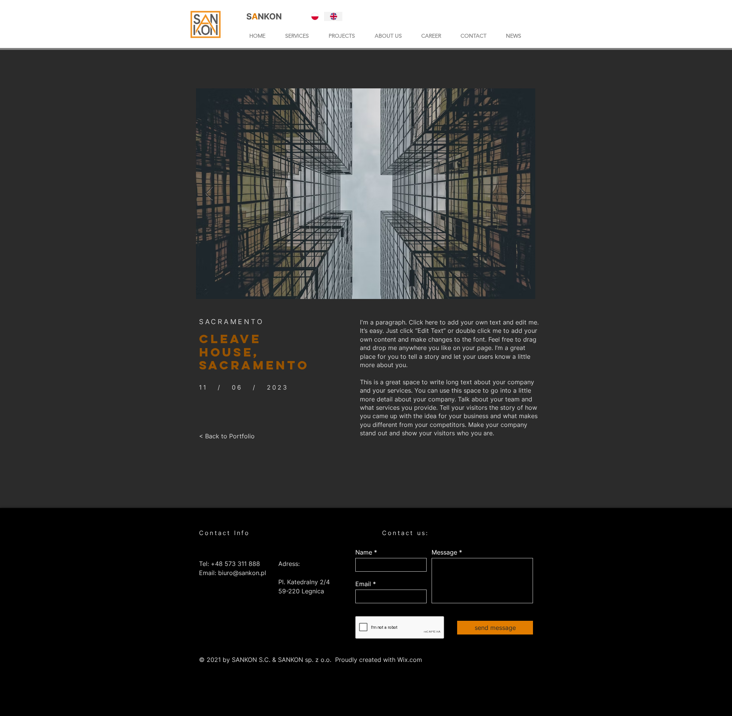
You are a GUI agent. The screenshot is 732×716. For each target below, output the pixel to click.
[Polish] (315, 16)
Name (363, 552)
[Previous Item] (209, 193)
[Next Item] (522, 193)
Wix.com (409, 659)
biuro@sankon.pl (242, 573)
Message (444, 552)
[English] (333, 16)
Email (363, 584)
